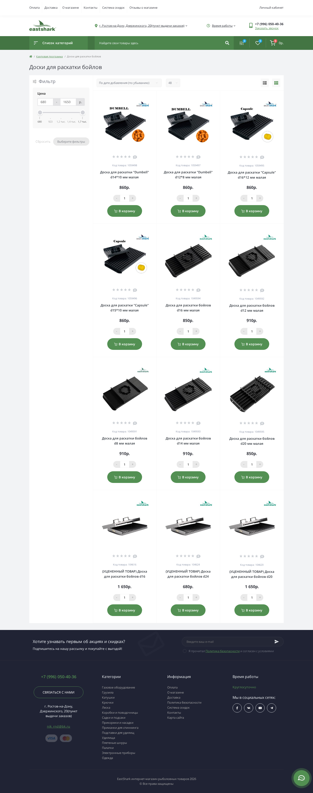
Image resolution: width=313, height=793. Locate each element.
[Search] (227, 43)
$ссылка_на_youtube (260, 708)
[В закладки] (154, 96)
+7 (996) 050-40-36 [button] (58, 676)
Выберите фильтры (71, 141)
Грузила (107, 692)
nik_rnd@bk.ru (58, 726)
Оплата (34, 7)
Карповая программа (49, 56)
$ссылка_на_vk (248, 708)
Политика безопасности (223, 651)
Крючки (107, 702)
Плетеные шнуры (114, 743)
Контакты (90, 7)
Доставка (51, 7)
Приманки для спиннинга (120, 728)
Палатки (108, 748)
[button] (269, 23)
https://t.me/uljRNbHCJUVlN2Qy (271, 708)
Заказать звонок (267, 28)
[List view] (265, 83)
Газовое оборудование (118, 687)
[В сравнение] (148, 96)
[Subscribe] (277, 641)
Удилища (108, 738)
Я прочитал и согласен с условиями (231, 651)
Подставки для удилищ (118, 733)
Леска (106, 707)
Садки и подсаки (113, 717)
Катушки (108, 697)
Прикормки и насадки (117, 723)
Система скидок (113, 7)
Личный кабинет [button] (271, 7)
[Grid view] (276, 83)
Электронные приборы (118, 753)
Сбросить (43, 141)
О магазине (70, 7)
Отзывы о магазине (143, 7)
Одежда (107, 758)
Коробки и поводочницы (120, 712)
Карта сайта (175, 717)
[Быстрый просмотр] (141, 96)
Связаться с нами (58, 692)
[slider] (40, 112)
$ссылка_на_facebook (237, 708)
